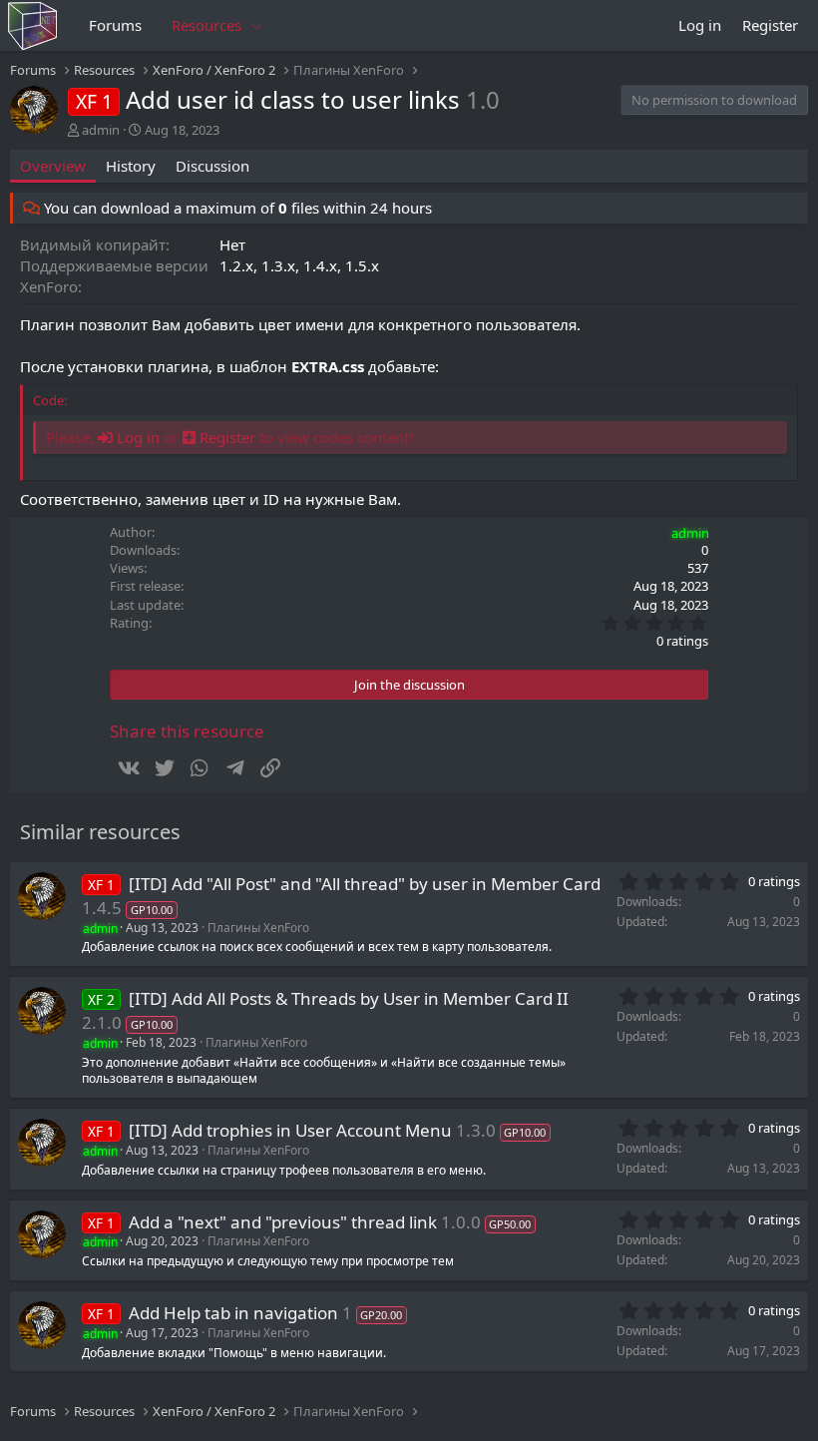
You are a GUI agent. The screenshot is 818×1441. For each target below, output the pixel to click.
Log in (136, 437)
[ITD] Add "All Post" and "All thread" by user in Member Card (365, 883)
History (131, 166)
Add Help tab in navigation (233, 1312)
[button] (257, 25)
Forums (115, 25)
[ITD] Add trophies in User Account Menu (290, 1130)
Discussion (212, 166)
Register (225, 437)
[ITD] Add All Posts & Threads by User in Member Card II (349, 998)
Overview (53, 166)
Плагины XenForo (258, 927)
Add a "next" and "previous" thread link (283, 1221)
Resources (206, 25)
